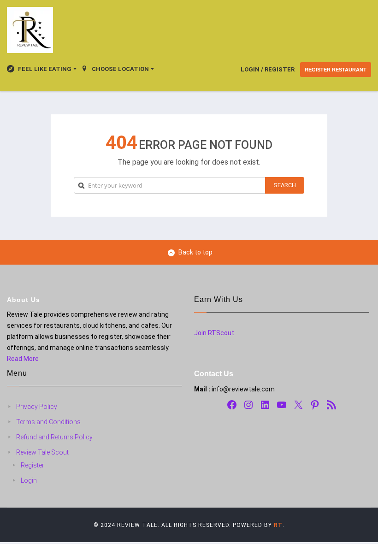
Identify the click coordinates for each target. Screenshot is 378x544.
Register (32, 465)
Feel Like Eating (44, 68)
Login (29, 480)
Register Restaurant (335, 69)
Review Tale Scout (42, 452)
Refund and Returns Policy (54, 437)
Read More (23, 358)
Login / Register (268, 69)
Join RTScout (214, 333)
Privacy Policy (36, 406)
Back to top (195, 252)
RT (278, 525)
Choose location (120, 68)
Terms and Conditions (48, 422)
